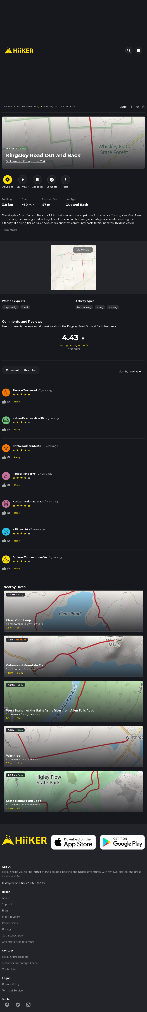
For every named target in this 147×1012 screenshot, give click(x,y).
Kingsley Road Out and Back (59, 106)
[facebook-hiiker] (7, 1004)
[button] (9, 229)
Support (7, 904)
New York (7, 106)
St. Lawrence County (28, 106)
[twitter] (137, 106)
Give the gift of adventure (18, 941)
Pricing (6, 929)
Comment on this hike (20, 370)
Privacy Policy (10, 984)
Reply (17, 401)
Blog (5, 910)
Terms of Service (12, 990)
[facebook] (131, 106)
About (6, 898)
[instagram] (142, 106)
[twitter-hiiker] (18, 1004)
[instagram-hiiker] (28, 1004)
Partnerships (10, 923)
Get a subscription (13, 935)
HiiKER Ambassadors (15, 956)
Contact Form (11, 969)
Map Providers (11, 916)
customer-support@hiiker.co (20, 963)
